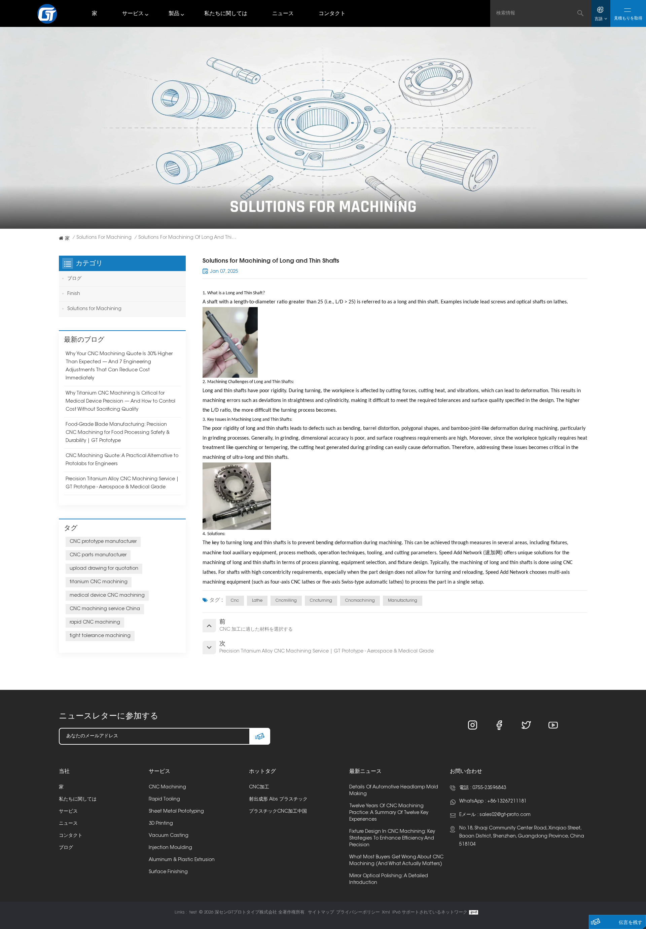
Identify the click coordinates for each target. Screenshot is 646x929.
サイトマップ (321, 912)
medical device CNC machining (107, 595)
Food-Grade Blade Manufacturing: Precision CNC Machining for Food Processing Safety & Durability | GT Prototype (118, 432)
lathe (257, 601)
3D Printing (161, 823)
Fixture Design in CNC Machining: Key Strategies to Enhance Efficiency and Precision (392, 838)
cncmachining (360, 601)
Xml (386, 912)
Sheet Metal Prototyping (176, 811)
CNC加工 (259, 787)
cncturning (321, 601)
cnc (235, 601)
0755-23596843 (489, 788)
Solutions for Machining (104, 237)
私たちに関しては (225, 13)
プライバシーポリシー (358, 912)
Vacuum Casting (168, 835)
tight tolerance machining (100, 636)
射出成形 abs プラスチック (278, 799)
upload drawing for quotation (104, 568)
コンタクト (332, 13)
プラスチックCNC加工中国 (278, 811)
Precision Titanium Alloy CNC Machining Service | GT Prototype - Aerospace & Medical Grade (122, 483)
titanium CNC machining (99, 582)
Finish (73, 294)
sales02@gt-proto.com (505, 815)
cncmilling (286, 601)
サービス (133, 13)
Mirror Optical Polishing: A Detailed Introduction (388, 879)
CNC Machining (167, 787)
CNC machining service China (105, 609)
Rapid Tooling (164, 799)
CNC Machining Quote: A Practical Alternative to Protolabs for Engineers (122, 460)
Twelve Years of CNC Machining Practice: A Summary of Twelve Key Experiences (388, 813)
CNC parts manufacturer (98, 555)
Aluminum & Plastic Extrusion (182, 860)
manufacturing (402, 601)
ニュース (283, 13)
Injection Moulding (170, 848)
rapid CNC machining (95, 622)
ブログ (74, 278)
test (193, 912)
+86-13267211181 (507, 801)
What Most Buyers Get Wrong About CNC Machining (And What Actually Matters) (396, 860)
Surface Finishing (168, 872)
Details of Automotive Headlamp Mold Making (393, 790)
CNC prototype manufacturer (103, 542)
